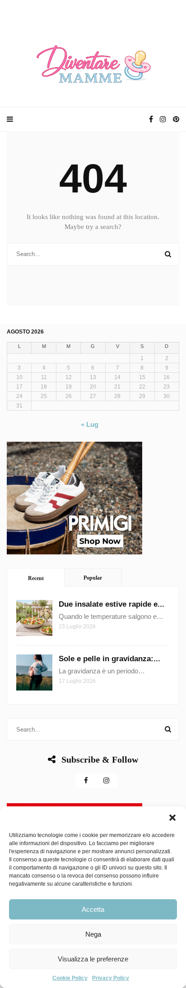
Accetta (93, 909)
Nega (93, 934)
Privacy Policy (110, 978)
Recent (36, 578)
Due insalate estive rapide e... (111, 604)
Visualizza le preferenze (93, 959)
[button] (172, 817)
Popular (93, 578)
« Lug (89, 424)
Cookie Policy (70, 978)
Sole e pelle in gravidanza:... (109, 658)
